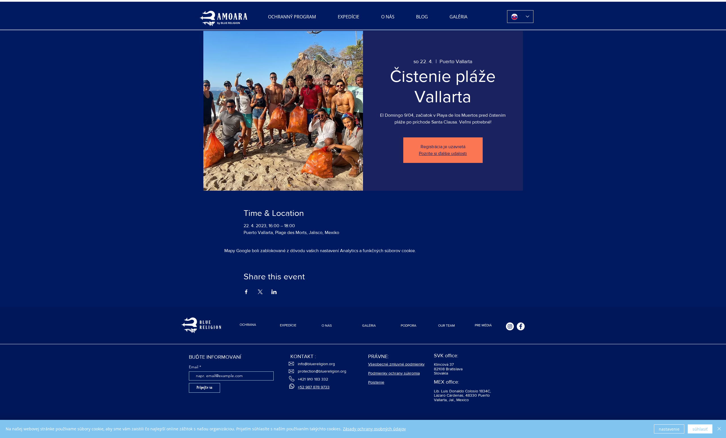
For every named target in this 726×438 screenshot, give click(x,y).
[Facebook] (521, 326)
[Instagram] (510, 326)
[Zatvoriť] (719, 428)
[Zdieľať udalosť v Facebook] (246, 292)
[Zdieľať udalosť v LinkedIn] (274, 292)
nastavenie (669, 429)
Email (193, 367)
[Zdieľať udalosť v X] (260, 292)
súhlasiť (700, 429)
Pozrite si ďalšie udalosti (443, 153)
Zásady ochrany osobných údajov (374, 428)
